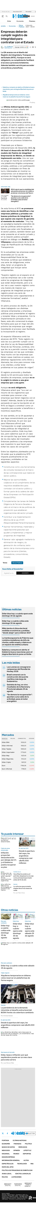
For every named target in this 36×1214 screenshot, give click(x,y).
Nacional (6, 1154)
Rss (32, 1164)
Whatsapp (27, 1133)
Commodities (22, 738)
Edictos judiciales (23, 1174)
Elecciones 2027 (17, 11)
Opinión (16, 1150)
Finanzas (32, 21)
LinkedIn (17, 1133)
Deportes (27, 1154)
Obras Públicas (21, 26)
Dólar (9, 21)
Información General (11, 1160)
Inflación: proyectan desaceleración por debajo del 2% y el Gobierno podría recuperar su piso (8, 860)
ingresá (33, 16)
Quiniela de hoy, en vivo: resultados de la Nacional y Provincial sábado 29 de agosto (18, 687)
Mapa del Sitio (7, 1167)
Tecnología (22, 1164)
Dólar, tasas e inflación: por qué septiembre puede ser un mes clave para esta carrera (16, 1057)
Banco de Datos (8, 1147)
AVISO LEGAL (7, 1174)
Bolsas (13, 738)
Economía (20, 21)
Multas (5, 1177)
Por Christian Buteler (7, 1016)
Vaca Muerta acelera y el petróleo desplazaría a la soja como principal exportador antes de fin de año (23, 877)
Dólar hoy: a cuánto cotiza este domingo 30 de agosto (15, 622)
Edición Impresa (8, 1157)
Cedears (31, 738)
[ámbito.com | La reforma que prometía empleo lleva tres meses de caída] (6, 889)
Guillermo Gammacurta (8, 47)
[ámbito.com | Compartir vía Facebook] (33, 47)
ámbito (3, 26)
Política (28, 1144)
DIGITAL (7, 1184)
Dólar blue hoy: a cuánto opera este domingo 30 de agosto (17, 614)
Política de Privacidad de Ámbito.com (17, 1170)
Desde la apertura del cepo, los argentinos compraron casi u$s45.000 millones (27, 857)
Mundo (16, 1154)
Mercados (22, 1147)
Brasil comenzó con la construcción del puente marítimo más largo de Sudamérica (17, 677)
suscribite (26, 16)
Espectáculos (7, 1164)
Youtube (22, 1133)
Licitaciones (16, 1177)
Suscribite (25, 573)
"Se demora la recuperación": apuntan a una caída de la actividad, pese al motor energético (21, 198)
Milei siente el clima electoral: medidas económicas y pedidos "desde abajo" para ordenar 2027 (16, 630)
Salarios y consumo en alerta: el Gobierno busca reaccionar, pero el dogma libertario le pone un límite (18, 89)
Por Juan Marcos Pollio (7, 1063)
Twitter (3, 1133)
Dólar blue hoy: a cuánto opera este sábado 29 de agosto (29, 930)
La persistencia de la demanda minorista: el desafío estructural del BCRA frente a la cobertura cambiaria (17, 1010)
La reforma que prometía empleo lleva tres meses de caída (22, 888)
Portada (5, 1140)
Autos (26, 1160)
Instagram (12, 1133)
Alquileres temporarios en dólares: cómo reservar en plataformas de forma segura (16, 96)
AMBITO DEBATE (28, 1184)
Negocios (6, 1150)
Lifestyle (27, 1150)
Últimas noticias (19, 1140)
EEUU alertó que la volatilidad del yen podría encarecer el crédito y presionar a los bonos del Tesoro (22, 191)
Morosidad (28, 11)
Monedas (4, 738)
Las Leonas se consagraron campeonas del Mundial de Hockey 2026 (19, 669)
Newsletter (30, 1133)
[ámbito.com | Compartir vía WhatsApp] (30, 47)
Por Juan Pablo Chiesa (19, 893)
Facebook (7, 1133)
